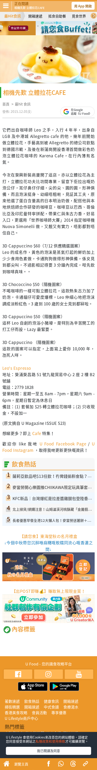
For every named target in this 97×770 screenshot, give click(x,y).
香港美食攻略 (16, 712)
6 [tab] (48, 33)
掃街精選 (12, 707)
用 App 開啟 (83, 6)
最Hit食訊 (12, 16)
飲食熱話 (31, 701)
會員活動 (39, 712)
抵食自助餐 (57, 16)
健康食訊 (51, 701)
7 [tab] (55, 33)
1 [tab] (38, 26)
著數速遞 (12, 701)
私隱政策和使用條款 (50, 741)
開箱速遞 (35, 16)
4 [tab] (59, 26)
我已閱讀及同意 (48, 750)
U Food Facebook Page (62, 444)
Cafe (36, 433)
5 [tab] (41, 33)
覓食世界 (79, 16)
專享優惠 (58, 712)
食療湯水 (70, 707)
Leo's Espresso (16, 368)
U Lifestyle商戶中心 (21, 718)
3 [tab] (52, 26)
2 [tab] (45, 26)
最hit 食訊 (23, 104)
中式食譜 (51, 707)
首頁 (5, 104)
